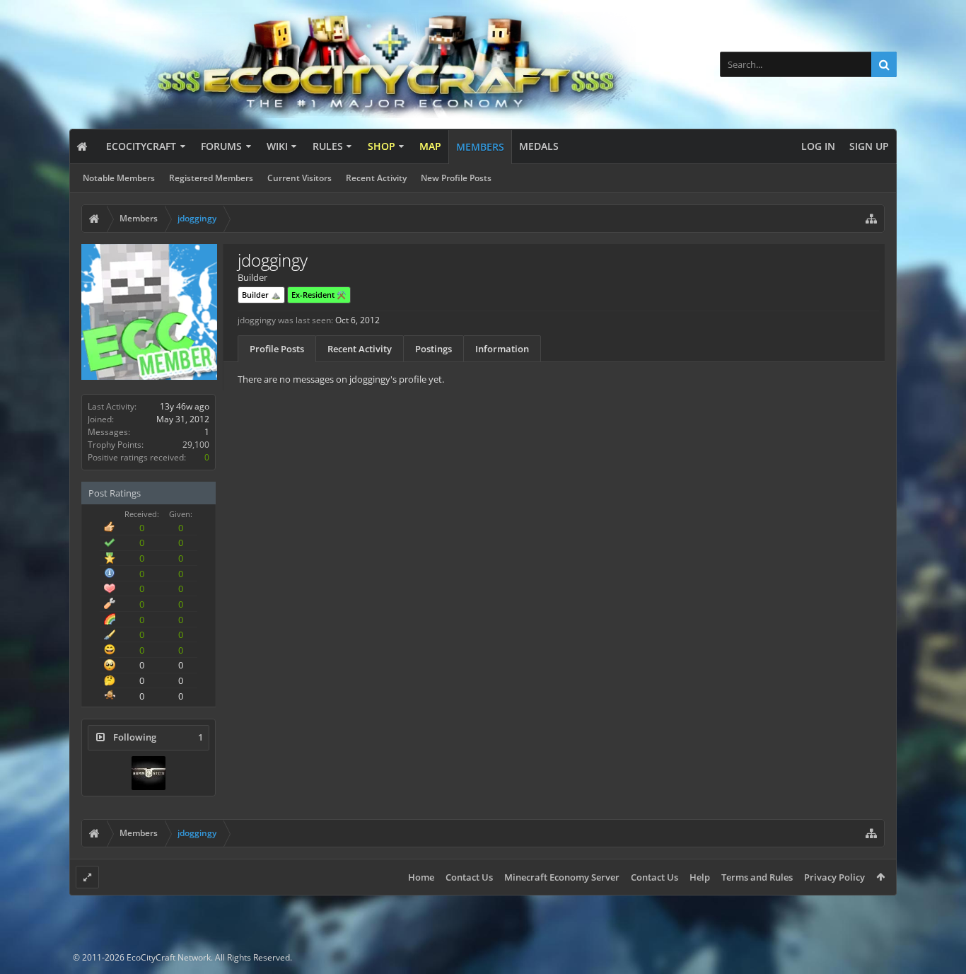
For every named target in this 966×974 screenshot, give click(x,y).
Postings (433, 348)
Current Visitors (299, 178)
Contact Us (469, 877)
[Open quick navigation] (871, 218)
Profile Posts (277, 348)
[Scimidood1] (148, 773)
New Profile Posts (456, 178)
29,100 (195, 445)
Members (480, 146)
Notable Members (119, 178)
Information (502, 348)
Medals (539, 146)
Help (699, 877)
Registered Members (211, 178)
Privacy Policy (834, 877)
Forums (221, 146)
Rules (328, 146)
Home (421, 877)
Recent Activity (376, 178)
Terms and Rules (757, 877)
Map (430, 146)
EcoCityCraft (141, 146)
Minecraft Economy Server (561, 877)
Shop (381, 146)
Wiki (277, 146)
